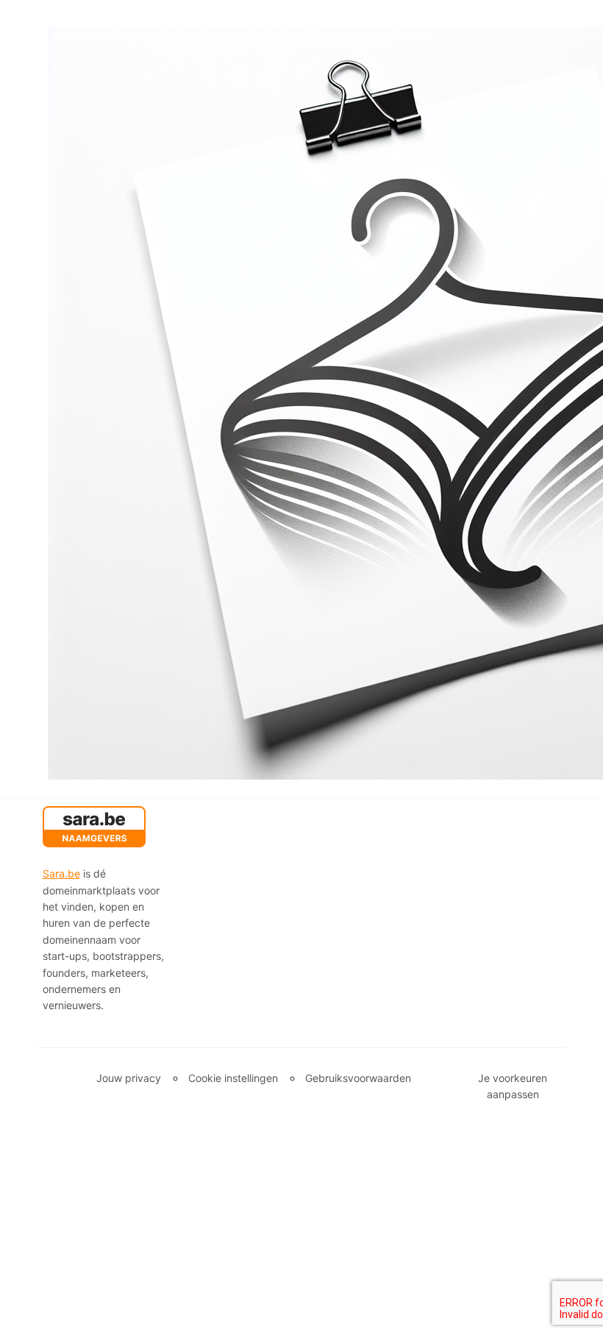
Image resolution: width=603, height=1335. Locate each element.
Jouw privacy (128, 1078)
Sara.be (61, 873)
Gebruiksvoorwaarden (358, 1078)
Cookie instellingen (233, 1078)
